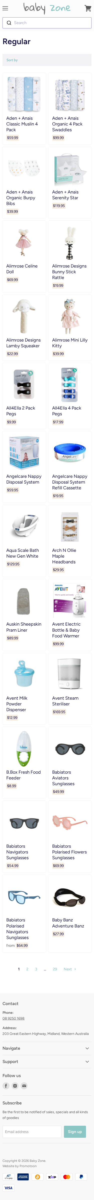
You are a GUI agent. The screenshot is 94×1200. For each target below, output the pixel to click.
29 (55, 969)
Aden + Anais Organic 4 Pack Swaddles (67, 123)
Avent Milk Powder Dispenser (16, 703)
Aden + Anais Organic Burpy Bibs (20, 197)
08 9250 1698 (14, 1018)
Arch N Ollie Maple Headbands (64, 556)
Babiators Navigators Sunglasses (17, 851)
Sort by (12, 60)
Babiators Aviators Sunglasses (63, 777)
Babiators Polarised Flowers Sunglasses (69, 851)
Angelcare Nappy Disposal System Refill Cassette (69, 482)
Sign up (75, 1131)
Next (68, 969)
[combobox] (47, 22)
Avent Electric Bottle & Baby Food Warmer (66, 629)
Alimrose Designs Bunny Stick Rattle (69, 271)
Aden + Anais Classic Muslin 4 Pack (22, 123)
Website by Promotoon (20, 1166)
